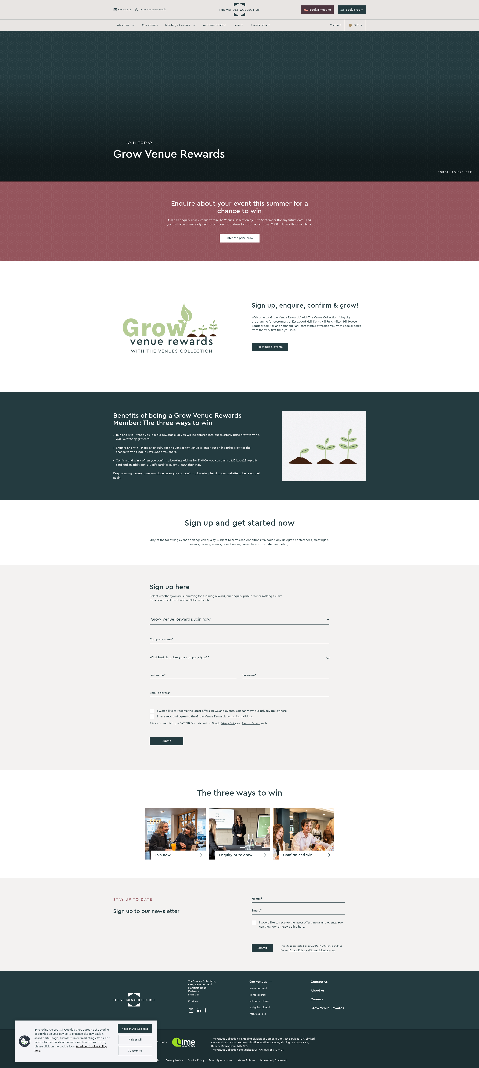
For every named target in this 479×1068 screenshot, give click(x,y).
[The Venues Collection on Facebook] (205, 1010)
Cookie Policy (196, 1060)
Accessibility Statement (273, 1060)
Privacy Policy (228, 723)
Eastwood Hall (258, 988)
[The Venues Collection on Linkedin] (199, 1010)
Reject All (135, 1039)
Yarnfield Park (257, 1014)
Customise (135, 1050)
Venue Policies (246, 1060)
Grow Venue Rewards (327, 1008)
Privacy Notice (174, 1060)
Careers (317, 999)
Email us (193, 1001)
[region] (86, 1041)
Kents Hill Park (257, 995)
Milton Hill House (259, 1001)
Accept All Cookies (135, 1028)
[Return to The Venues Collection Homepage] (239, 9)
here (283, 710)
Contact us (319, 981)
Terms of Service (251, 723)
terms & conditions (240, 716)
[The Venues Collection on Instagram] (191, 1010)
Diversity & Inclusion (221, 1060)
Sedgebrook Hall (259, 1007)
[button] (25, 1041)
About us (317, 990)
